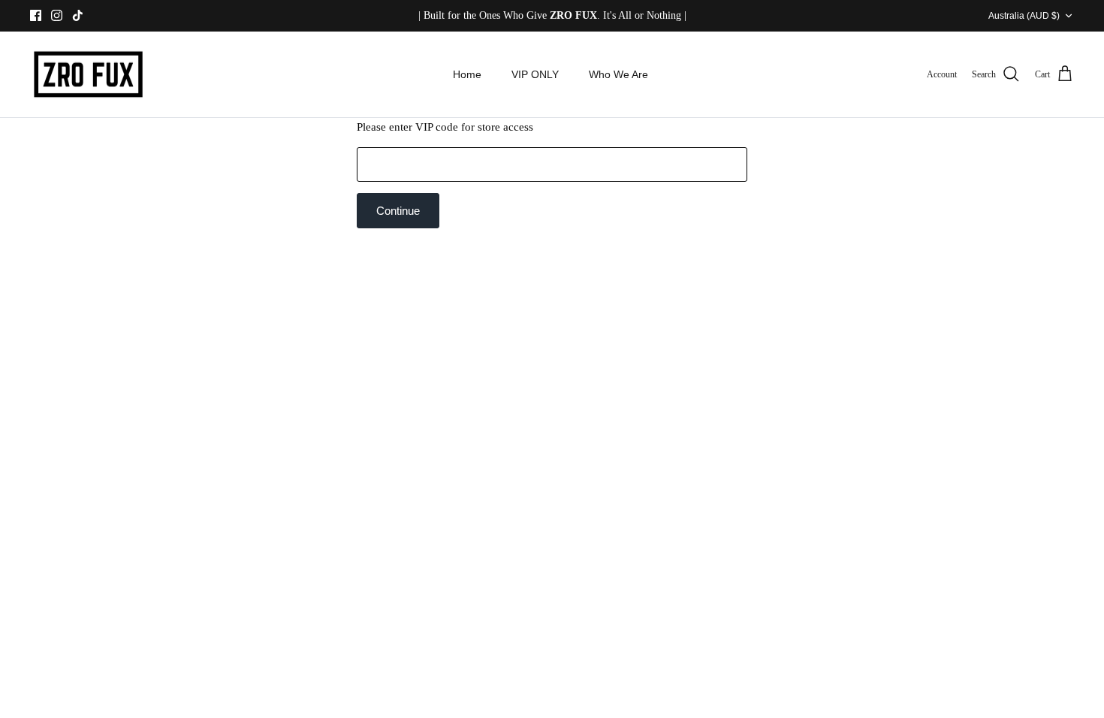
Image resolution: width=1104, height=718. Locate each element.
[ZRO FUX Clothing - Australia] (88, 75)
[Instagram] (56, 15)
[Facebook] (35, 15)
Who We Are (618, 74)
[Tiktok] (77, 15)
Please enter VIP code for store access (445, 127)
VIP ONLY (535, 74)
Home (467, 74)
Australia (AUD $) (1024, 16)
